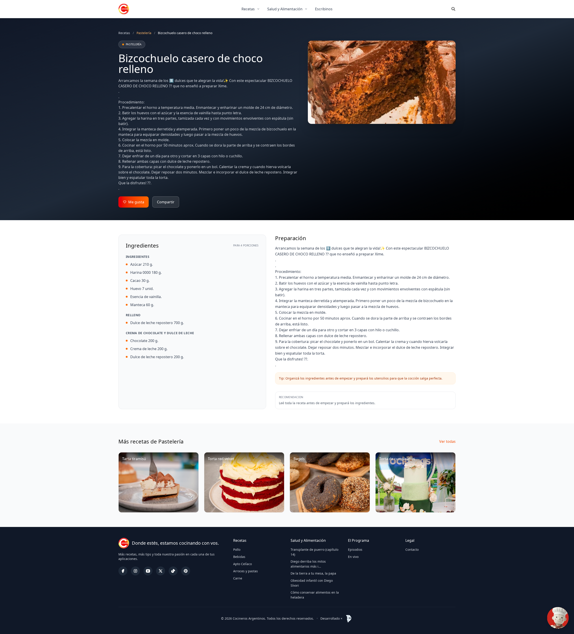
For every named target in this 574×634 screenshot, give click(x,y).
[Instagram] (135, 570)
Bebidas (239, 557)
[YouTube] (148, 570)
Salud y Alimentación (284, 9)
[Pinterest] (185, 570)
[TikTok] (173, 570)
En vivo (353, 557)
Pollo (236, 549)
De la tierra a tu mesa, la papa (313, 573)
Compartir (165, 202)
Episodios (355, 549)
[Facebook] (122, 570)
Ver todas (447, 441)
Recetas (248, 9)
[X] (160, 570)
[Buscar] (453, 9)
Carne (237, 578)
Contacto (412, 549)
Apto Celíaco (242, 564)
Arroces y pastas (245, 571)
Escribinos (324, 9)
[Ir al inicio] (123, 9)
